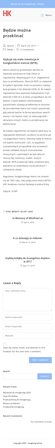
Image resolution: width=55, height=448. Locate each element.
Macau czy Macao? (11, 403)
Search (6, 371)
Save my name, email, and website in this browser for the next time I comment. (24, 349)
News (10, 49)
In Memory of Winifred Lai (27, 218)
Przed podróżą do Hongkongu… (17, 399)
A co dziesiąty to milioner (27, 238)
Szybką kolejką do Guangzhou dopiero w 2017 (27, 259)
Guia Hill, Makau (10, 396)
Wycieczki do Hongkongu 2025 (17, 392)
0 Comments (27, 49)
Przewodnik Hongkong (13, 406)
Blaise (10, 45)
